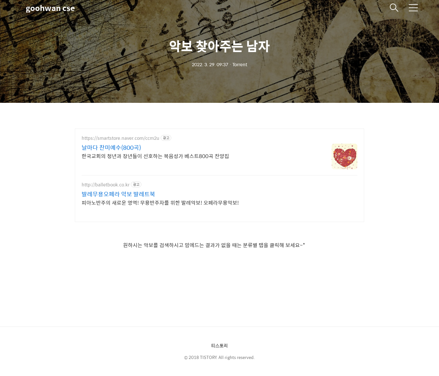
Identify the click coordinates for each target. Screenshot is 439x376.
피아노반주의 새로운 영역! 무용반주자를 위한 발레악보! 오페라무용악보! (160, 202)
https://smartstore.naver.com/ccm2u (120, 138)
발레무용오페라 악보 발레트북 (118, 194)
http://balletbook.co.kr (106, 184)
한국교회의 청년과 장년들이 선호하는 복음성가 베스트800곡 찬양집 (155, 156)
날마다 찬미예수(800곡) (111, 147)
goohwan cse (50, 8)
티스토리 (219, 345)
